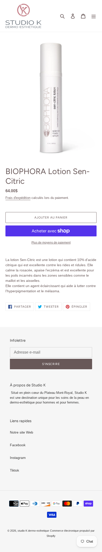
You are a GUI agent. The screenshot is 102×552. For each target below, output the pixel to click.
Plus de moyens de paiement (51, 242)
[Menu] (93, 16)
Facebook (18, 445)
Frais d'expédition (17, 198)
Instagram (18, 458)
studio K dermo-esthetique (33, 530)
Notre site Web (21, 432)
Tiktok (14, 470)
